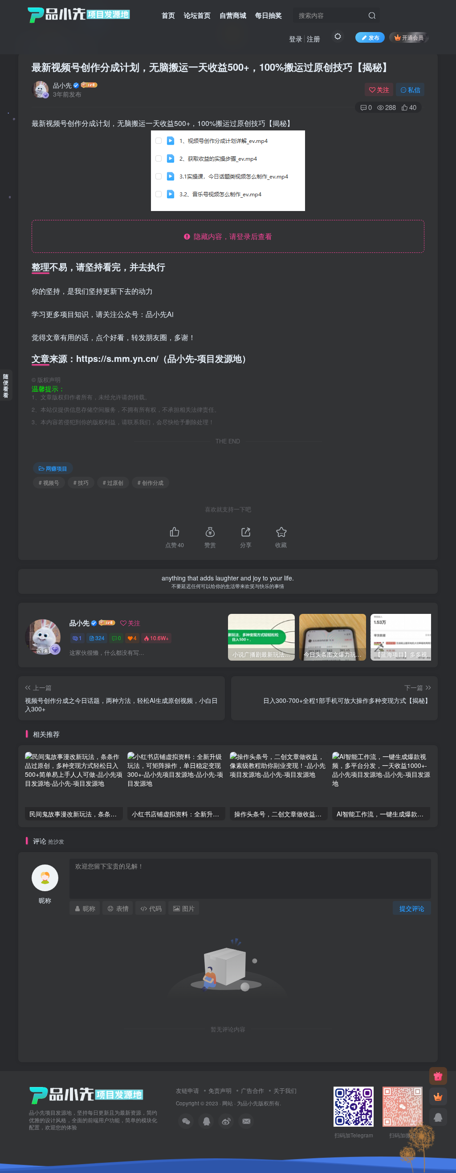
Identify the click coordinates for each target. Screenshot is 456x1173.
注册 (313, 38)
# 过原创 (113, 482)
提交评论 (411, 908)
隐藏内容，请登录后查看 (231, 236)
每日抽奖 (268, 15)
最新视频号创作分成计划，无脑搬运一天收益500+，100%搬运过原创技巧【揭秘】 (212, 67)
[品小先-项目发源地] (86, 1094)
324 (100, 637)
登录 (295, 38)
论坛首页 (197, 15)
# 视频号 (49, 482)
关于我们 (285, 1090)
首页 (168, 15)
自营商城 (233, 15)
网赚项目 (56, 468)
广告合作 (252, 1090)
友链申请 (187, 1090)
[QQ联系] (438, 1117)
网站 (227, 1103)
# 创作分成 (150, 482)
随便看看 (5, 385)
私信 (414, 89)
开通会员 (412, 37)
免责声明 (220, 1090)
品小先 (62, 85)
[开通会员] (438, 1096)
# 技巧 (81, 482)
